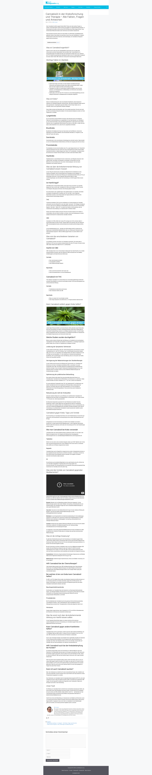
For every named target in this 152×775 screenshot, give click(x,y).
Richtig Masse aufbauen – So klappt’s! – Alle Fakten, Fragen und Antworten (62, 723)
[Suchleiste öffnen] (107, 7)
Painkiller (88, 7)
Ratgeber (49, 721)
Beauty (73, 7)
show (58, 42)
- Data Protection (64, 770)
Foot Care (80, 7)
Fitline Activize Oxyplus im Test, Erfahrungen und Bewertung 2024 (60, 724)
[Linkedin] (46, 718)
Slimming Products (48, 7)
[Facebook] (48, 718)
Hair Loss (66, 7)
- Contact (70, 770)
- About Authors (87, 770)
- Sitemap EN (75, 770)
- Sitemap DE (81, 770)
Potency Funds (97, 7)
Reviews (58, 7)
